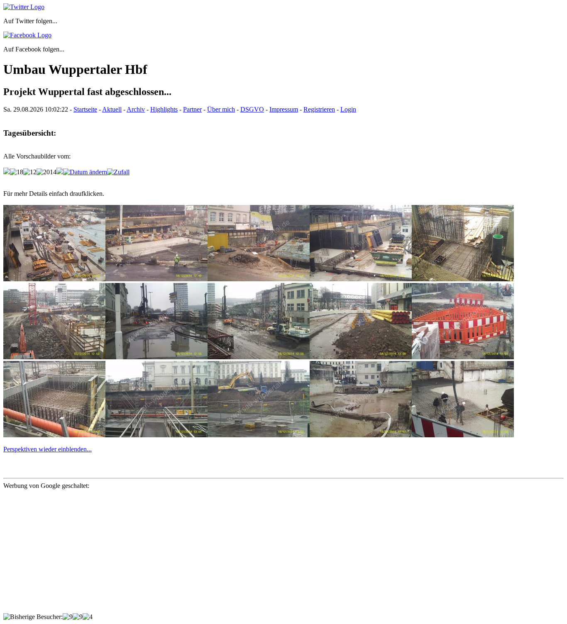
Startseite (85, 109)
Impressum (283, 109)
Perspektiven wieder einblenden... (47, 449)
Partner (192, 109)
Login (348, 109)
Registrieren (319, 109)
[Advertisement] (252, 555)
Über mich (221, 109)
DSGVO (252, 109)
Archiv (136, 109)
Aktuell (112, 109)
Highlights (164, 109)
